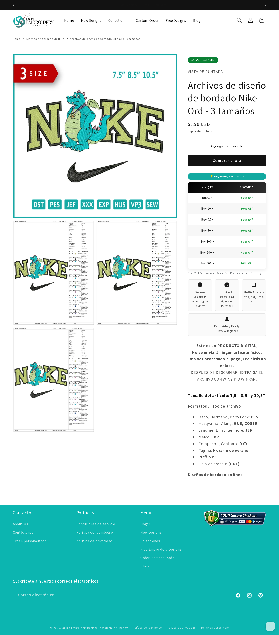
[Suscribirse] (99, 595)
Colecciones (150, 541)
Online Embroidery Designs (80, 628)
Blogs (145, 566)
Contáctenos (23, 532)
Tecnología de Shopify (113, 628)
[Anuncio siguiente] (265, 5)
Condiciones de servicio (96, 524)
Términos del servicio (215, 627)
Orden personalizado (30, 541)
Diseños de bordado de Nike (45, 39)
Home (16, 39)
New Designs (150, 532)
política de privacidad (95, 541)
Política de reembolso (95, 532)
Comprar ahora (227, 160)
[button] (239, 20)
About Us (20, 524)
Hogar (145, 524)
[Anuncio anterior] (13, 5)
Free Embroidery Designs (160, 549)
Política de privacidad (181, 627)
